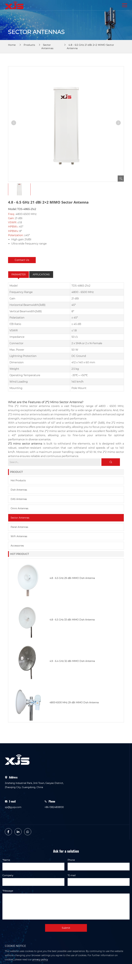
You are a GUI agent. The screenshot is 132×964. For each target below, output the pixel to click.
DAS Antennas (19, 499)
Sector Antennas (20, 517)
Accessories (17, 545)
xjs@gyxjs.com (13, 807)
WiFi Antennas (19, 536)
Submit (66, 927)
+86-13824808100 (54, 807)
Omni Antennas (19, 508)
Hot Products (18, 480)
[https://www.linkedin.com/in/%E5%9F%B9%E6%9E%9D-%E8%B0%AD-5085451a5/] (18, 831)
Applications (41, 274)
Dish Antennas (19, 489)
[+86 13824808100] (27, 831)
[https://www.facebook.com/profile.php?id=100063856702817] (8, 831)
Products (29, 44)
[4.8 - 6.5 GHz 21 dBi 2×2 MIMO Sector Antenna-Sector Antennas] (14, 5)
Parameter (18, 274)
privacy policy (40, 959)
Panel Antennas (19, 527)
